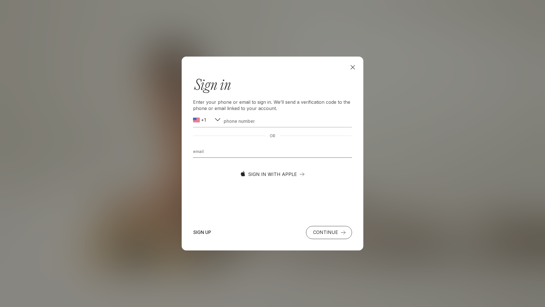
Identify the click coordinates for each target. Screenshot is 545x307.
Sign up (202, 232)
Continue (325, 232)
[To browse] (353, 67)
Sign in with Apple (272, 174)
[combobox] (207, 120)
